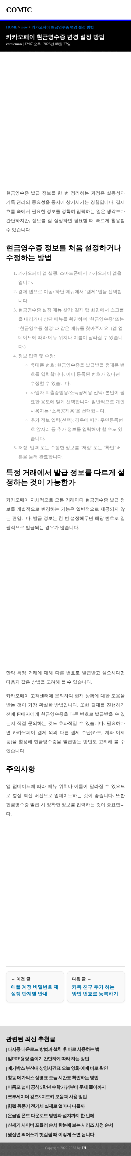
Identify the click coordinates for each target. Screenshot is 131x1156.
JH (84, 1148)
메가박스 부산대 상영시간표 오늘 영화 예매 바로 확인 (58, 1068)
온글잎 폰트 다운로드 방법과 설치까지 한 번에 (51, 1115)
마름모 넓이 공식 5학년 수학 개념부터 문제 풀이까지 (57, 1087)
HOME (11, 27)
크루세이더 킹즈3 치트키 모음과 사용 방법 (47, 1096)
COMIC (19, 10)
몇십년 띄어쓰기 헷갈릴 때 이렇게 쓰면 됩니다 (51, 1134)
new (24, 27)
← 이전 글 (34, 986)
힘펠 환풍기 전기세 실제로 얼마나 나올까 (46, 1106)
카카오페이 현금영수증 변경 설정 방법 (63, 27)
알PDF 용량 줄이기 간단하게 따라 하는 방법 (48, 1058)
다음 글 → (95, 986)
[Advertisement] (65, 120)
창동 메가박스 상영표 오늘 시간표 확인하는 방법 (53, 1077)
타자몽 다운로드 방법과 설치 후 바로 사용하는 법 (53, 1049)
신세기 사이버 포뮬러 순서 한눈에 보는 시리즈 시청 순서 (60, 1125)
